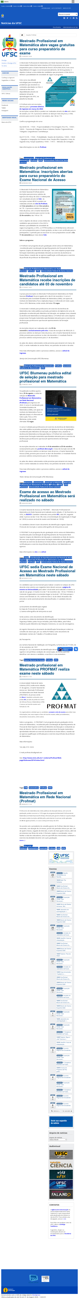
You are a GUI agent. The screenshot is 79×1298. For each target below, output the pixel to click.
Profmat (43, 147)
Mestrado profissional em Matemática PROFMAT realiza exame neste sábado (45, 669)
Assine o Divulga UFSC (9, 63)
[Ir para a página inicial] (22, 35)
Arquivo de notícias (55, 1137)
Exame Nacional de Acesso (34, 660)
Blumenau (28, 483)
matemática (29, 158)
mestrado (43, 848)
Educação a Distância (26, 847)
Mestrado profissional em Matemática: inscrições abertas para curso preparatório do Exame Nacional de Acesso (46, 173)
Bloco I (24, 697)
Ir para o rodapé (37, 6)
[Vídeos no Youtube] (70, 18)
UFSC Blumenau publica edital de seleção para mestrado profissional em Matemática (45, 377)
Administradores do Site (70, 27)
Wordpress (36, 1295)
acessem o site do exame (57, 712)
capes (26, 558)
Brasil (6, 2)
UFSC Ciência (6, 93)
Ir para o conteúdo (6, 6)
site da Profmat (41, 204)
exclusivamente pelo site (38, 330)
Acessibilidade (46, 8)
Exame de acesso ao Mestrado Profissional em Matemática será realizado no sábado (47, 495)
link (40, 199)
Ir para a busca (27, 6)
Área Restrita (57, 27)
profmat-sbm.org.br (45, 449)
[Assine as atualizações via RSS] (77, 18)
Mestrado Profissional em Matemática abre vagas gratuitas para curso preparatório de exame (47, 47)
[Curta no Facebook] (64, 18)
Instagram (5, 110)
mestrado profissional (53, 483)
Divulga (4, 60)
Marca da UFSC (6, 122)
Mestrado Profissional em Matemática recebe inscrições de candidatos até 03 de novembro (47, 279)
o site (64, 1219)
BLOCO (29, 514)
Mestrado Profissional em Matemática (39, 366)
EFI (58, 514)
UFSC (40, 160)
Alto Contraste (57, 8)
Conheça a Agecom (8, 78)
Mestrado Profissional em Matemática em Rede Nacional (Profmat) (45, 796)
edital (43, 552)
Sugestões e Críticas (8, 80)
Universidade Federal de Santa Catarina (44, 161)
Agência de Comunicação (60, 1210)
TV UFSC (4, 66)
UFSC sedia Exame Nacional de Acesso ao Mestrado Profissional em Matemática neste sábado (47, 570)
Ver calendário (66, 1111)
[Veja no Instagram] (73, 18)
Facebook (5, 105)
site (66, 111)
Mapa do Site (67, 8)
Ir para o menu (17, 6)
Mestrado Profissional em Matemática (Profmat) (45, 484)
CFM (25, 788)
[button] (55, 1111)
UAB (58, 848)
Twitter (4, 108)
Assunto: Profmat (31, 35)
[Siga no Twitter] (67, 18)
